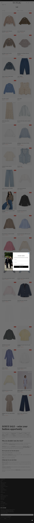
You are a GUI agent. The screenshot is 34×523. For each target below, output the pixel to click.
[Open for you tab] (32, 520)
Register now (21, 266)
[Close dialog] (28, 253)
